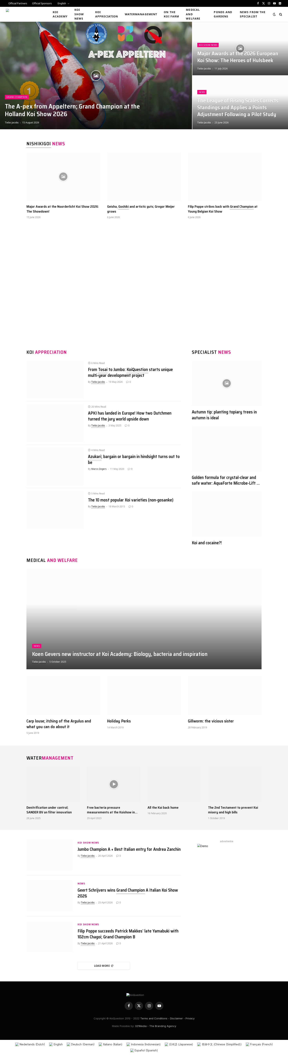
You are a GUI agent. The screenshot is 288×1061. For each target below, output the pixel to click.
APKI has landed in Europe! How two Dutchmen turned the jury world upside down (129, 416)
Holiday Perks (119, 721)
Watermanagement (141, 14)
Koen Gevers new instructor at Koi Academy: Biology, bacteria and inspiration (119, 654)
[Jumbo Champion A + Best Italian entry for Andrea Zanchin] (49, 855)
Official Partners (17, 3)
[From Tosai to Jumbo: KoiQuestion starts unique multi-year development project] (55, 379)
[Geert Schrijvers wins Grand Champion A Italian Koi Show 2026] (49, 895)
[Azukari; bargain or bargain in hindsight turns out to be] (55, 466)
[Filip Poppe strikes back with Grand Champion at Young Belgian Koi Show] (225, 176)
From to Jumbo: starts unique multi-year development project (130, 372)
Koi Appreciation (106, 14)
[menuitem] (63, 3)
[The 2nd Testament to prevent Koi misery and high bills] (235, 784)
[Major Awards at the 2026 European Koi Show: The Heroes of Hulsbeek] (240, 48)
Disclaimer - (177, 1018)
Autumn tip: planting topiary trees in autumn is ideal (224, 415)
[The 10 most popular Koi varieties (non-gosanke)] (55, 510)
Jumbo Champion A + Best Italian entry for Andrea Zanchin (129, 849)
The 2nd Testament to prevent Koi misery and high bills (233, 810)
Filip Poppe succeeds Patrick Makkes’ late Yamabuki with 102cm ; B (128, 934)
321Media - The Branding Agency (155, 1026)
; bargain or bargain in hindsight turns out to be (134, 459)
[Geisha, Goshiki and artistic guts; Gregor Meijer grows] (144, 176)
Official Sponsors (42, 3)
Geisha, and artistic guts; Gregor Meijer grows (141, 209)
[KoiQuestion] (24, 14)
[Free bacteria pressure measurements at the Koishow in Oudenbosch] (113, 784)
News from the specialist (253, 14)
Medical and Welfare (193, 14)
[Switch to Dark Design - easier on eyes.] (274, 14)
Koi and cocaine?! (207, 543)
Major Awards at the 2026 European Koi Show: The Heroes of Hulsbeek (237, 57)
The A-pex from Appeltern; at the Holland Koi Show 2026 (72, 110)
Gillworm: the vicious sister (211, 721)
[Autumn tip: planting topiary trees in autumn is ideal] (227, 383)
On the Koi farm (171, 14)
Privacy (190, 1018)
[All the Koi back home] (174, 784)
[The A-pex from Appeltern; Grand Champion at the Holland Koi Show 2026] (96, 75)
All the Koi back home (163, 807)
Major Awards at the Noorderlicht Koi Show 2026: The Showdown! (62, 209)
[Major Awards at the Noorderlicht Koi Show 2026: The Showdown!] (63, 176)
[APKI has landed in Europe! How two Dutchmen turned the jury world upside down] (55, 423)
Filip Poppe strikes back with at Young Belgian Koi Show (222, 209)
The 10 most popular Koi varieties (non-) (130, 500)
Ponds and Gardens (223, 14)
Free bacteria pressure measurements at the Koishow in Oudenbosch (111, 810)
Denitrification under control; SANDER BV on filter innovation (49, 810)
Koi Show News (79, 14)
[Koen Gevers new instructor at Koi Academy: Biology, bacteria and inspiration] (144, 619)
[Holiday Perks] (144, 695)
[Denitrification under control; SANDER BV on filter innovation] (53, 784)
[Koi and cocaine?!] (227, 514)
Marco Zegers (99, 469)
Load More (102, 966)
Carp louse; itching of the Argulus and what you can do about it (58, 723)
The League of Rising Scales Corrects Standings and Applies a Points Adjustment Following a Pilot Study (237, 107)
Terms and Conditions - (154, 1018)
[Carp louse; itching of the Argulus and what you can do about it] (63, 695)
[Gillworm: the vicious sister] (225, 695)
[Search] (280, 14)
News (202, 92)
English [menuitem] (58, 1044)
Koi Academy (60, 14)
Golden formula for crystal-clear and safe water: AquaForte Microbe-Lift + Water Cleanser (225, 480)
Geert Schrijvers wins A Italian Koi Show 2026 (128, 893)
